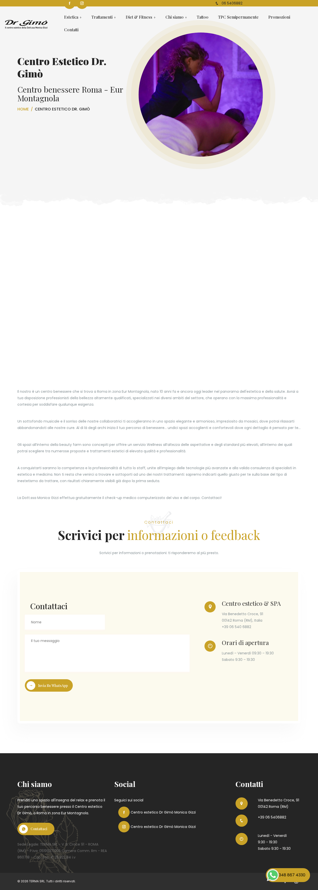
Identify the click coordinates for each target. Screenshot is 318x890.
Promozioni (279, 17)
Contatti (71, 30)
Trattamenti (102, 17)
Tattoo (202, 17)
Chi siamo (174, 17)
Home (23, 109)
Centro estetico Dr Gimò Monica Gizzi (163, 812)
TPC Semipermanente (238, 17)
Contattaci (39, 828)
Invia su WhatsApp (53, 685)
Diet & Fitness (139, 17)
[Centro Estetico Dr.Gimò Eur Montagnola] (26, 23)
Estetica (71, 17)
